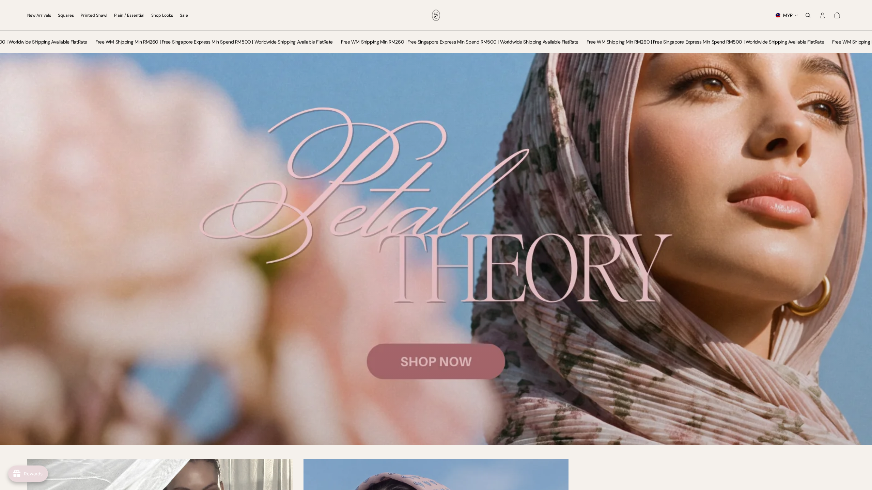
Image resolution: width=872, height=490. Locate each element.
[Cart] (837, 15)
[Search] (807, 15)
